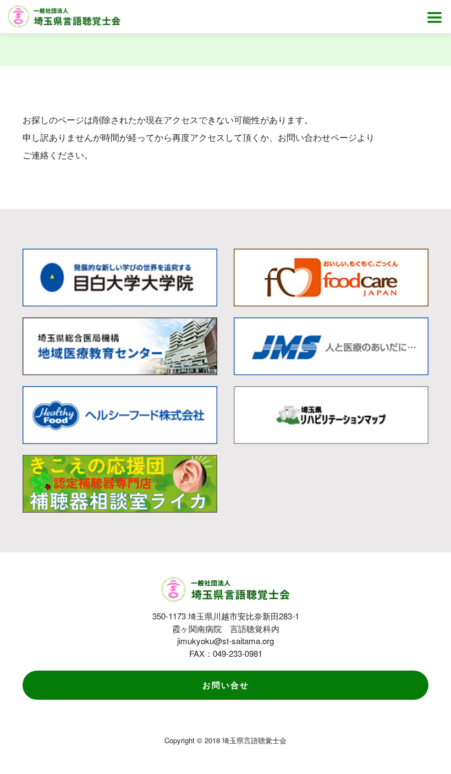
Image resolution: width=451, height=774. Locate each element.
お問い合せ (225, 685)
